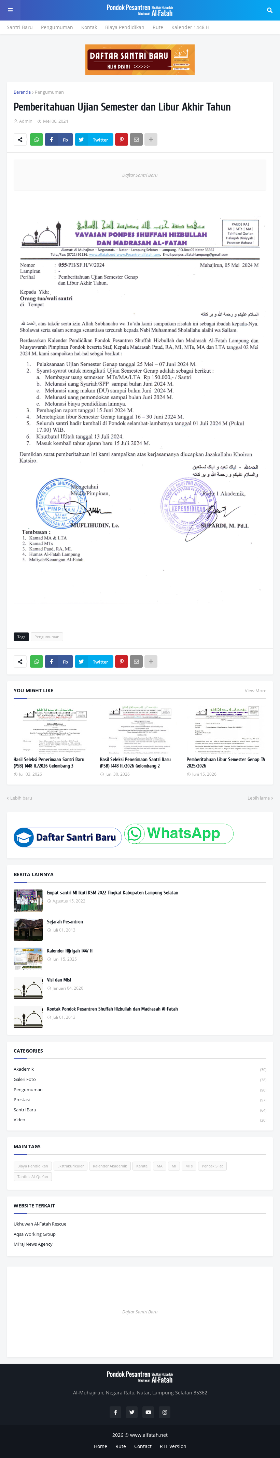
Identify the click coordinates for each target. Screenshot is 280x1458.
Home (100, 1446)
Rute (158, 27)
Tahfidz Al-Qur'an (32, 1176)
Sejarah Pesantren (65, 922)
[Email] (136, 139)
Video (140, 1119)
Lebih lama (259, 798)
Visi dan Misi (59, 980)
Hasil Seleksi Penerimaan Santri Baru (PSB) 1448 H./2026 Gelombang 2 (135, 763)
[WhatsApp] (36, 139)
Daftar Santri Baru (140, 175)
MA (160, 1165)
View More (255, 690)
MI (174, 1165)
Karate (142, 1165)
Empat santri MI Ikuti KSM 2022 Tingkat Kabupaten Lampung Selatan (112, 893)
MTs (189, 1165)
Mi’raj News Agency (33, 1244)
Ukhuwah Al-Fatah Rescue (40, 1224)
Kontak (89, 27)
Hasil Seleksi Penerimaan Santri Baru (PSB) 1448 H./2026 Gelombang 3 (49, 763)
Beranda (22, 92)
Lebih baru (21, 798)
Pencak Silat (212, 1165)
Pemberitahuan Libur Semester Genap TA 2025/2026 (226, 763)
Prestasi (140, 1099)
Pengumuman (57, 27)
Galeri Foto (140, 1079)
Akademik (140, 1069)
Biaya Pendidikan (124, 27)
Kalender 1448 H (190, 27)
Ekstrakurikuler (70, 1165)
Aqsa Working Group (35, 1234)
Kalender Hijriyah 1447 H (70, 951)
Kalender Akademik (110, 1165)
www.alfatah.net (149, 1435)
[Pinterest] (121, 139)
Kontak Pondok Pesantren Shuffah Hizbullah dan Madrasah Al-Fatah (112, 1009)
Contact (143, 1446)
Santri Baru (20, 27)
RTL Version (173, 1446)
